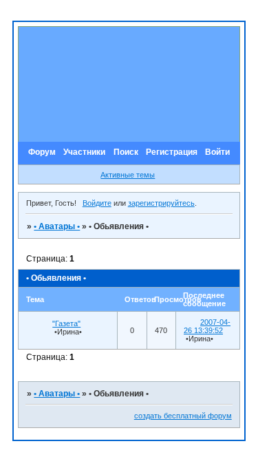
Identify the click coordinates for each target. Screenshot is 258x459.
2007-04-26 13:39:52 (207, 326)
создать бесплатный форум (183, 416)
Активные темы (127, 175)
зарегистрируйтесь (161, 203)
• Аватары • (57, 226)
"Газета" (66, 323)
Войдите (97, 203)
